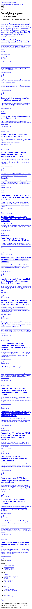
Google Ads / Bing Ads (9, 577)
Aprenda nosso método (6, 4)
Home (2, 2)
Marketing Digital (23, 26)
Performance (16, 30)
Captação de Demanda (9, 567)
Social (26, 32)
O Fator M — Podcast (9, 589)
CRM (6, 24)
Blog (15, 2)
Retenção (17, 32)
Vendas (22, 34)
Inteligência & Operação (9, 569)
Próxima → (10, 560)
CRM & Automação (8, 580)
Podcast (12, 2)
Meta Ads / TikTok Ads (9, 578)
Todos (2, 24)
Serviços (5, 2)
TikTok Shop (7, 574)
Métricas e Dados (25, 28)
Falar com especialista (9, 596)
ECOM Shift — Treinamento (10, 590)
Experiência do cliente (22, 24)
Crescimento (13, 24)
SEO (22, 32)
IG (1, 600)
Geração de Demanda (9, 565)
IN (2, 600)
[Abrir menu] (2, 6)
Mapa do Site (7, 595)
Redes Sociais (10, 32)
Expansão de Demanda (9, 568)
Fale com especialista (16, 4)
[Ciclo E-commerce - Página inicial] (6, 1)
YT (4, 600)
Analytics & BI (7, 581)
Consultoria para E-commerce (11, 576)
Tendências (15, 34)
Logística (15, 26)
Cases (9, 2)
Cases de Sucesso (8, 587)
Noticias (10, 30)
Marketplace (16, 28)
